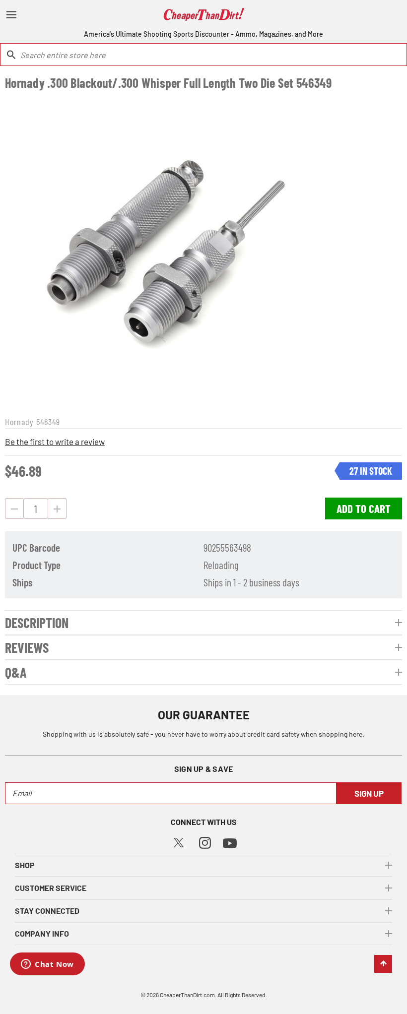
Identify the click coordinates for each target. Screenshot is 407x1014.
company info (42, 933)
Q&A (16, 672)
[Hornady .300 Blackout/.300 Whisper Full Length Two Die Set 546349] (165, 252)
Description (36, 622)
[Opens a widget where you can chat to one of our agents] (47, 964)
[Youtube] (230, 842)
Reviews (27, 647)
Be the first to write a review (55, 441)
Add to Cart (364, 508)
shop (25, 865)
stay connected (47, 910)
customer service (50, 887)
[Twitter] (178, 841)
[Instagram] (205, 841)
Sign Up (369, 793)
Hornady (19, 421)
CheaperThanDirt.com (187, 994)
